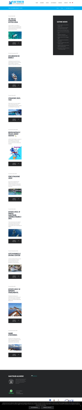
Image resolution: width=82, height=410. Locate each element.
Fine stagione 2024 (14, 177)
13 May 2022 (13, 209)
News (62, 8)
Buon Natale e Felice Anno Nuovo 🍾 (14, 134)
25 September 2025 (14, 53)
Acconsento (34, 407)
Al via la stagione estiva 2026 (13, 20)
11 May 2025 (13, 95)
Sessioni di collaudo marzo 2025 (63, 42)
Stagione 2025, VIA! (14, 99)
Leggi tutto (14, 43)
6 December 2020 (14, 330)
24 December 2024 (14, 129)
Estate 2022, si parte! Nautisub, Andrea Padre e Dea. (14, 215)
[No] (80, 405)
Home (58, 8)
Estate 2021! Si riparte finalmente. (14, 290)
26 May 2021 (13, 286)
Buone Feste (60, 30)
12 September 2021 (14, 250)
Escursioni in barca (13, 57)
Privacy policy (47, 407)
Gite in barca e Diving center (14, 254)
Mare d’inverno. (12, 334)
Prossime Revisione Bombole (63, 39)
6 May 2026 (13, 16)
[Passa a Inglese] (72, 2)
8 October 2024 (14, 173)
